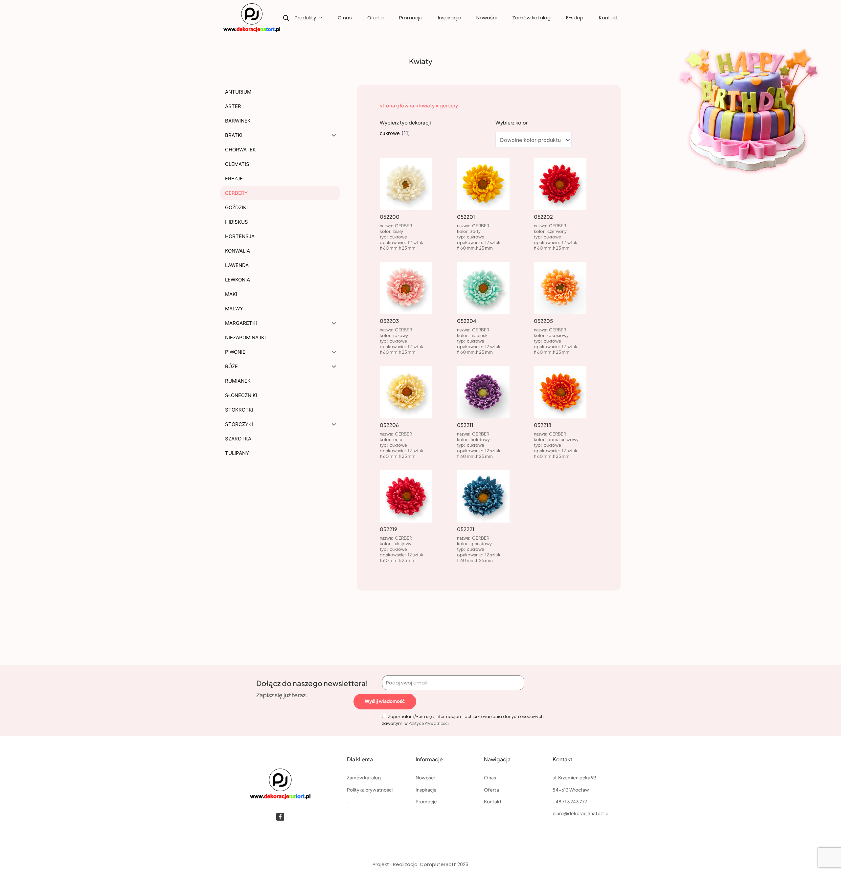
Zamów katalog (531, 17)
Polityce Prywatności (429, 723)
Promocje (410, 17)
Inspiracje (449, 17)
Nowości (486, 17)
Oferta (375, 17)
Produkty (305, 17)
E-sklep (574, 17)
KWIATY (427, 105)
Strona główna (397, 105)
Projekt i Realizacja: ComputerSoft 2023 (420, 864)
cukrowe (390, 133)
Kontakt (608, 17)
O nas (345, 17)
